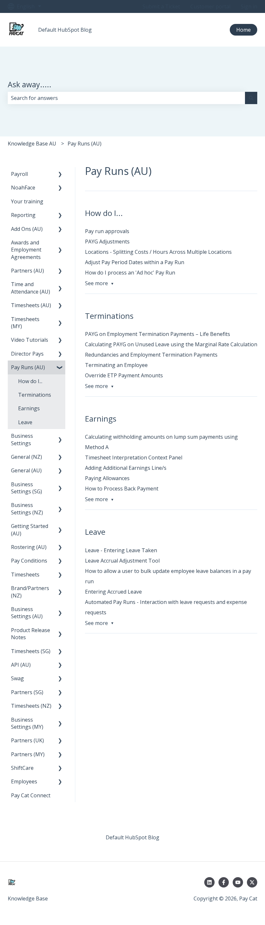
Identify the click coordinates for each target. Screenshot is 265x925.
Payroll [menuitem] (19, 173)
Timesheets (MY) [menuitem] (25, 323)
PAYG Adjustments (107, 241)
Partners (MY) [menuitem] (28, 754)
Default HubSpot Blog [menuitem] (132, 837)
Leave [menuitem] (25, 422)
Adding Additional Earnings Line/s (125, 467)
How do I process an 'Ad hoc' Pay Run (130, 272)
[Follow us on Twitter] (252, 882)
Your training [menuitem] (27, 201)
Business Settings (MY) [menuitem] (27, 723)
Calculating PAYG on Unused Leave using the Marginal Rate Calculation (171, 344)
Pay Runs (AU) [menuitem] (28, 367)
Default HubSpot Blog (65, 29)
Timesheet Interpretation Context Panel (133, 457)
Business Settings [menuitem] (22, 439)
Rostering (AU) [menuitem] (29, 547)
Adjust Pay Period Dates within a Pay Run (134, 262)
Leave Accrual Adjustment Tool (122, 560)
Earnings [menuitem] (29, 408)
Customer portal (210, 6)
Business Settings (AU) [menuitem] (27, 613)
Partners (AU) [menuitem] (27, 270)
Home (243, 29)
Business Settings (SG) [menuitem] (26, 488)
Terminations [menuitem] (34, 394)
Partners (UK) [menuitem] (27, 740)
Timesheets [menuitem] (25, 574)
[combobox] (126, 98)
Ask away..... (29, 84)
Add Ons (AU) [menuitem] (27, 228)
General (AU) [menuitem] (26, 470)
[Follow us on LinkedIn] (209, 882)
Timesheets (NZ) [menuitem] (31, 705)
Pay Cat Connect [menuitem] (30, 795)
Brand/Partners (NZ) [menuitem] (30, 592)
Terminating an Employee (116, 365)
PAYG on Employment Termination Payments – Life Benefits (157, 334)
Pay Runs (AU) (84, 143)
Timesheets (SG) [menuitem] (30, 651)
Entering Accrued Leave (113, 591)
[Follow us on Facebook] (223, 882)
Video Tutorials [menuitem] (29, 339)
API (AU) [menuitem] (21, 664)
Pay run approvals (107, 231)
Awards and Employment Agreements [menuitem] (26, 250)
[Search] (251, 98)
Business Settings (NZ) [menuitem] (27, 508)
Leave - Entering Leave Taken (121, 550)
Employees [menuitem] (24, 781)
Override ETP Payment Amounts (124, 375)
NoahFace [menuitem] (23, 187)
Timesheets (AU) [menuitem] (31, 305)
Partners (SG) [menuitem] (27, 692)
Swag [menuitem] (17, 678)
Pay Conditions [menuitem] (29, 560)
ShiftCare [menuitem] (22, 767)
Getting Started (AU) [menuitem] (29, 529)
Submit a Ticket (161, 6)
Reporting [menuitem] (23, 215)
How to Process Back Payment (121, 488)
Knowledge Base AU (32, 143)
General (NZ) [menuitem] (26, 456)
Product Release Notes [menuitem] (30, 634)
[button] (60, 174)
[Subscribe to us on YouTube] (238, 882)
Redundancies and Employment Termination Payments (151, 354)
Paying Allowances (107, 478)
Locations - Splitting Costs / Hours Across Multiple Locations (158, 251)
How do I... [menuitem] (30, 381)
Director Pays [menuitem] (27, 353)
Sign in (249, 6)
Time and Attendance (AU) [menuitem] (30, 288)
